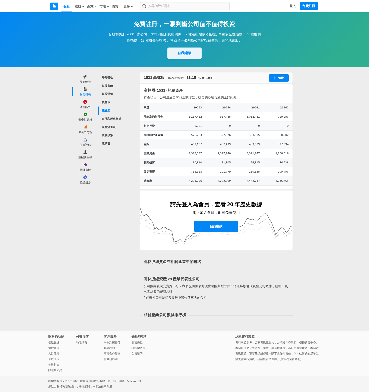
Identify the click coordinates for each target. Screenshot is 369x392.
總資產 (106, 110)
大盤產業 (53, 353)
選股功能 (53, 348)
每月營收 (107, 77)
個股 (66, 6)
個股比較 (53, 359)
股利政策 (107, 135)
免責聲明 (137, 353)
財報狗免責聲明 (290, 359)
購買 (115, 6)
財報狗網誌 (55, 370)
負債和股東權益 (111, 118)
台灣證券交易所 (286, 342)
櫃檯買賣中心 (307, 342)
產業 (90, 6)
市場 (103, 6)
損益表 (106, 102)
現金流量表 (109, 127)
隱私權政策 (138, 348)
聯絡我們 (109, 348)
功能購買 (81, 342)
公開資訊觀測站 (264, 342)
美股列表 (53, 364)
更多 (126, 6)
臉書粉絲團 (111, 359)
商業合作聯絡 (112, 353)
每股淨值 (107, 93)
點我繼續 (184, 53)
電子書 (106, 143)
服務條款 (137, 342)
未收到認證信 (112, 342)
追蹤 (281, 77)
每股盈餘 (107, 85)
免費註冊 (308, 6)
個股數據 (53, 342)
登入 (293, 6)
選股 (78, 6)
